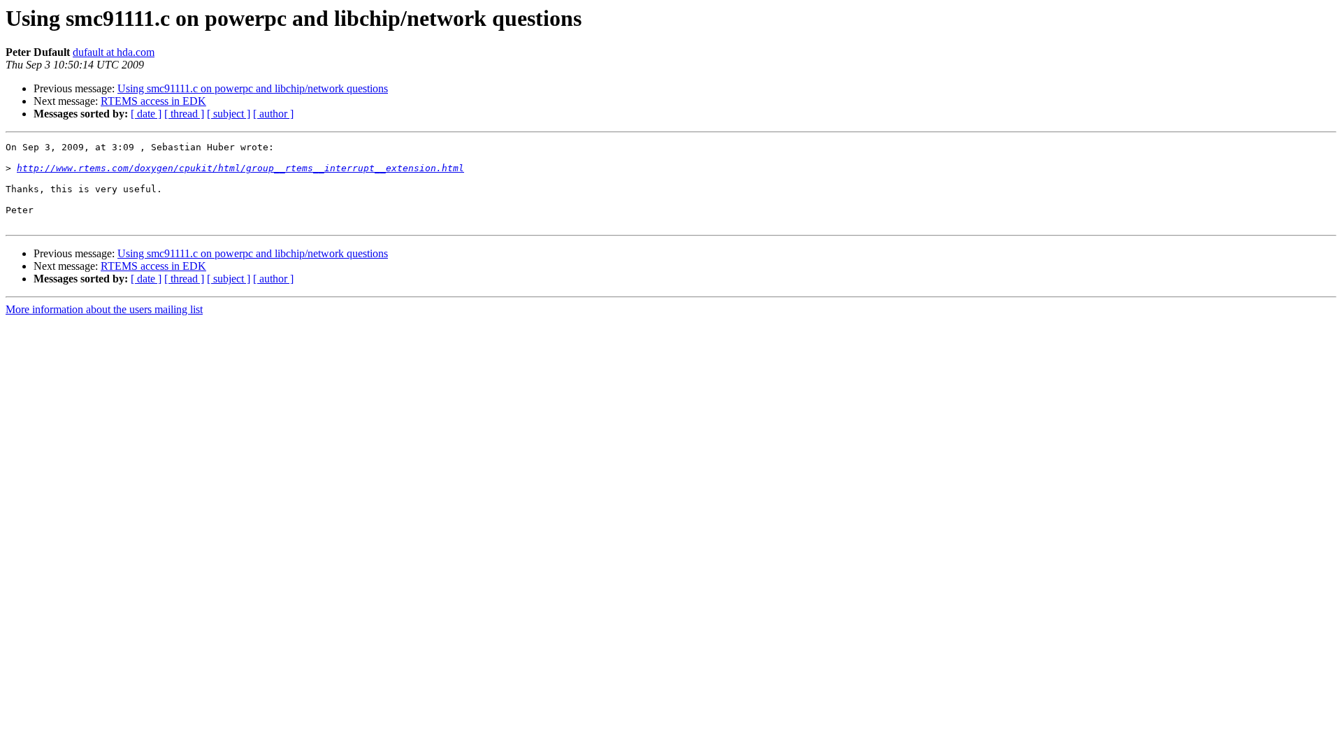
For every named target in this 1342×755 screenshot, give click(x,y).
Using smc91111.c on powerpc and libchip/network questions (252, 88)
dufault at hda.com (113, 52)
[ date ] (146, 114)
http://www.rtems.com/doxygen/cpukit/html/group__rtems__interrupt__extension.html (240, 168)
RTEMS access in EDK (153, 101)
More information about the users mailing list (104, 309)
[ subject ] (228, 114)
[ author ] (273, 114)
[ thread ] (184, 114)
